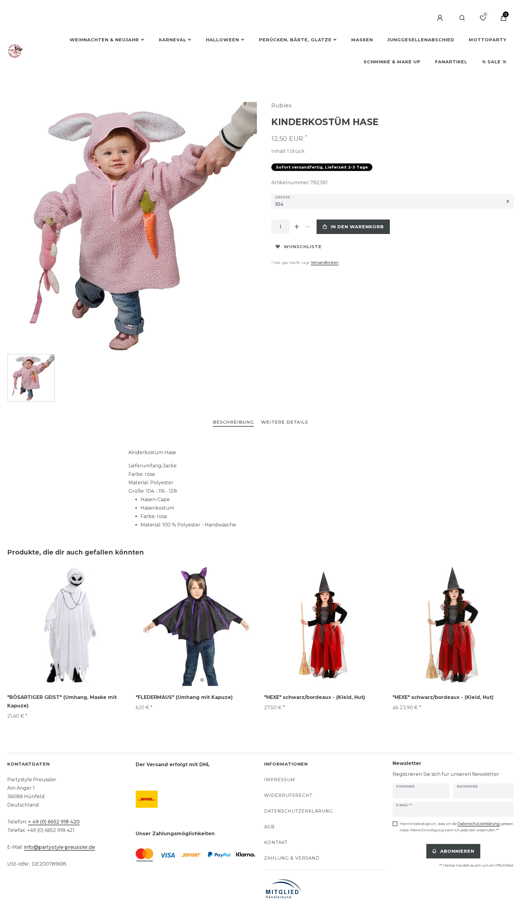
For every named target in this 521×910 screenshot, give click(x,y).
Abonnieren (457, 851)
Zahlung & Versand (292, 858)
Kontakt (276, 842)
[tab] (233, 422)
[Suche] (462, 18)
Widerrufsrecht (288, 795)
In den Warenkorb (357, 226)
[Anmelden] (441, 18)
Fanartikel (451, 62)
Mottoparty (488, 40)
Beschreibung (233, 422)
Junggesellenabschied (420, 40)
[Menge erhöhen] (296, 227)
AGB (269, 826)
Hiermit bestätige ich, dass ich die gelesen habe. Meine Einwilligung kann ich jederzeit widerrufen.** (456, 826)
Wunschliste (303, 246)
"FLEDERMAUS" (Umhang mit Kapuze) (184, 697)
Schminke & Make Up (392, 62)
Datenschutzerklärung (298, 811)
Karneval (172, 40)
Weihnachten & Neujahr (104, 40)
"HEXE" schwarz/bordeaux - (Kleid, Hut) (314, 697)
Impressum (279, 779)
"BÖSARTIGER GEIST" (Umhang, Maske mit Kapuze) (62, 701)
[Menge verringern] (307, 227)
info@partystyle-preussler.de (59, 847)
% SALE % (494, 62)
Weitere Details (284, 422)
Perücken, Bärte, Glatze (295, 40)
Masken (362, 40)
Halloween (222, 40)
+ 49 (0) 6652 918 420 (54, 822)
